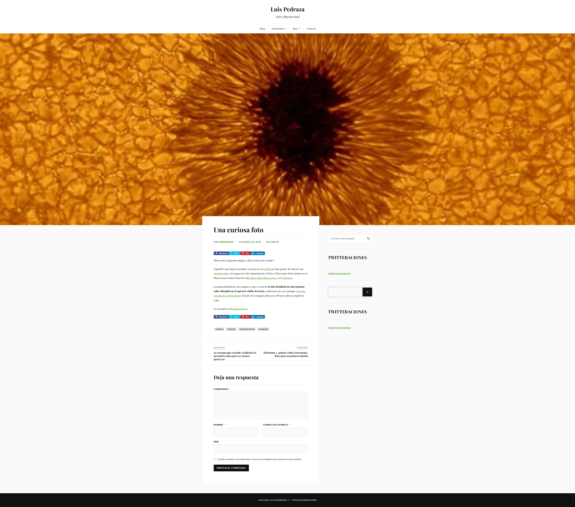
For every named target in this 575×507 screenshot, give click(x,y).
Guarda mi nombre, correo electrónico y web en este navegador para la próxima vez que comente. (259, 459)
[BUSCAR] (368, 238)
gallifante (269, 269)
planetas (263, 329)
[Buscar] (367, 292)
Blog (295, 28)
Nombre (219, 425)
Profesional (277, 28)
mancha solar (221, 273)
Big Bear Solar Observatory (261, 278)
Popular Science (239, 308)
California (287, 278)
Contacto (311, 28)
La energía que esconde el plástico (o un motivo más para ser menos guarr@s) (235, 356)
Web (216, 441)
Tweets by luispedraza (339, 273)
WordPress (280, 500)
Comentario (222, 389)
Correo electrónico (276, 425)
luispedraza (226, 242)
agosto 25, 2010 (251, 242)
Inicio (262, 28)
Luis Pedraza (288, 9)
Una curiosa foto (238, 229)
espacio (232, 329)
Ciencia (274, 242)
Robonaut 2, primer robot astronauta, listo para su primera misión (286, 354)
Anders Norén (309, 500)
